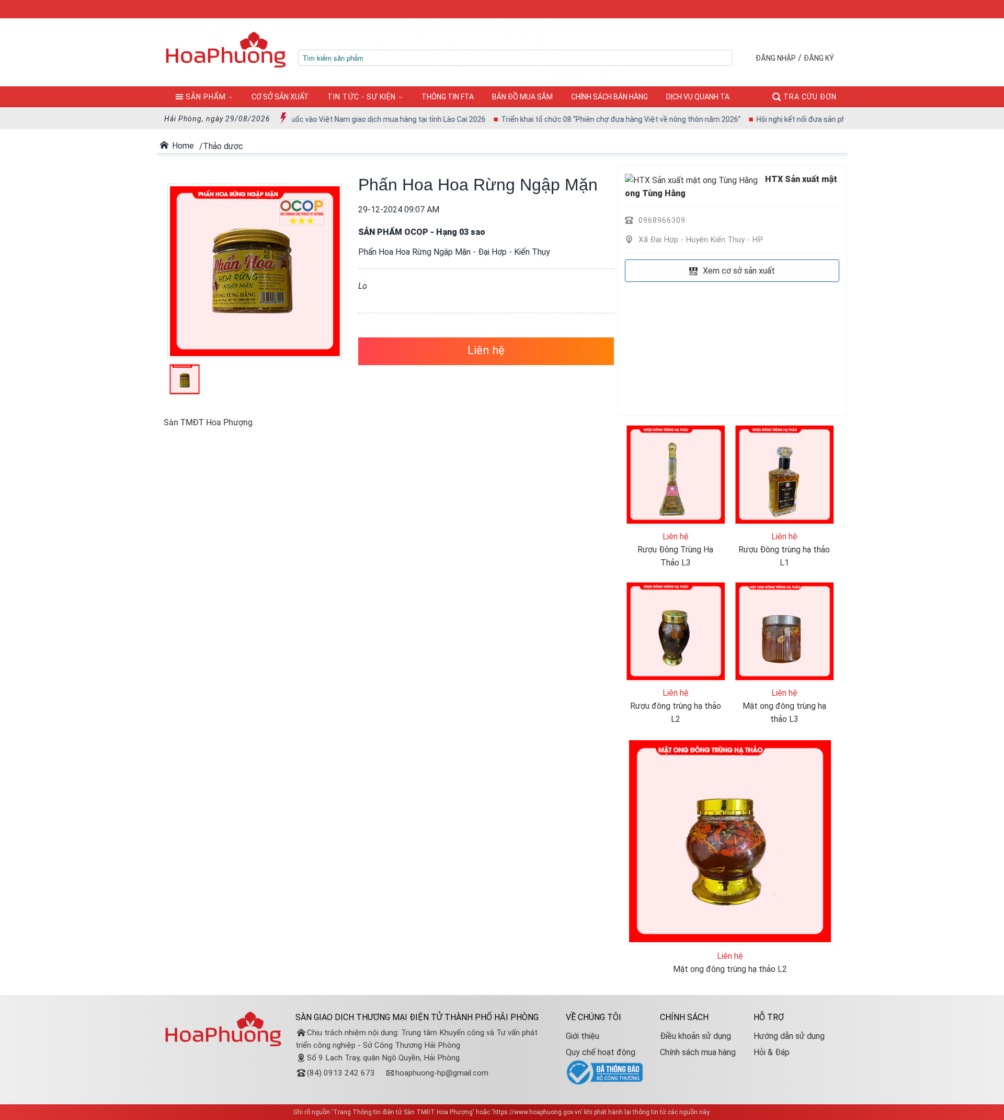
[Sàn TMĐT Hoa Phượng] (226, 49)
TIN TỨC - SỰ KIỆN (361, 97)
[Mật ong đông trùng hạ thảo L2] (729, 840)
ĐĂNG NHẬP (776, 58)
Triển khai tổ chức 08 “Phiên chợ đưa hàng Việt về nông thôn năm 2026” (594, 119)
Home (182, 146)
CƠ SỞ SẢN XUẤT (280, 97)
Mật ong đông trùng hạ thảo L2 (730, 969)
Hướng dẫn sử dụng (789, 1036)
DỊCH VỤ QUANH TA (697, 97)
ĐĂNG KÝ (819, 58)
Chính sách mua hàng (698, 1052)
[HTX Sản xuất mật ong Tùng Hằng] (691, 179)
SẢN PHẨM (206, 97)
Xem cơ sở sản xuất (738, 271)
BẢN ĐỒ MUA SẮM (522, 97)
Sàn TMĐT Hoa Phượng (208, 422)
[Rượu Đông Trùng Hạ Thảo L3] (675, 474)
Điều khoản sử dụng (695, 1036)
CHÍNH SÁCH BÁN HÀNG (609, 97)
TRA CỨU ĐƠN (809, 97)
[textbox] (515, 57)
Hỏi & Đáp (772, 1052)
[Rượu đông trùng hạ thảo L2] (675, 631)
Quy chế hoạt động (600, 1052)
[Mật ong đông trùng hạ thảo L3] (784, 631)
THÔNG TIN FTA (447, 97)
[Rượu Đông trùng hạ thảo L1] (784, 474)
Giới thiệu (582, 1036)
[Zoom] (252, 271)
